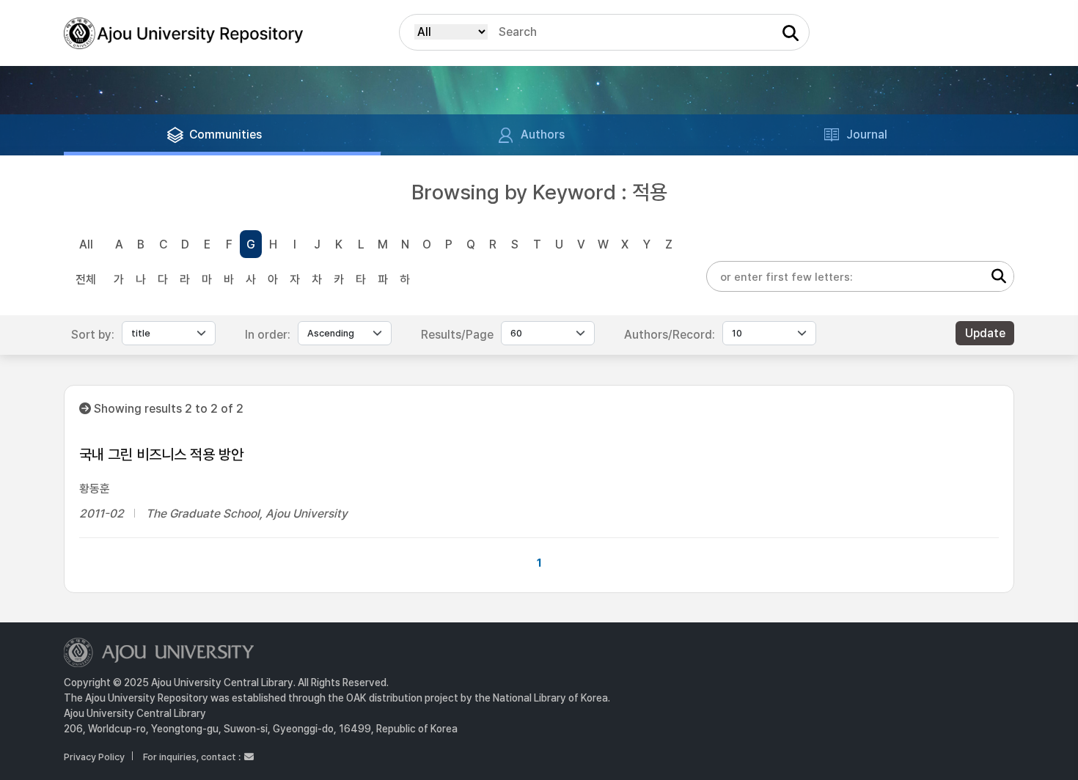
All (86, 244)
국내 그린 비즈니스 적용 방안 (161, 454)
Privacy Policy (94, 756)
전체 (86, 280)
